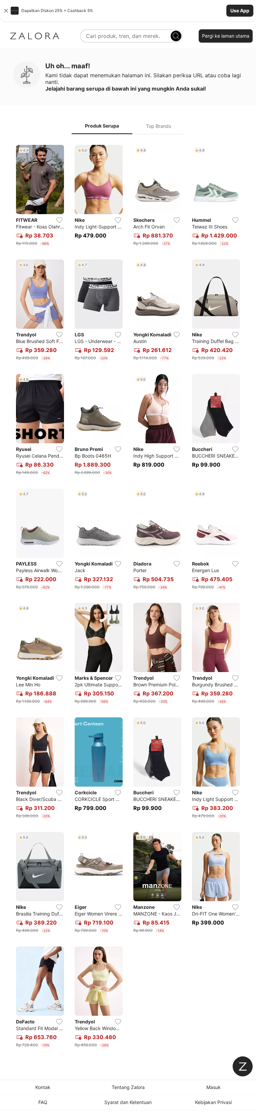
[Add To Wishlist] (59, 220)
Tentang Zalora (128, 1087)
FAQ (42, 1102)
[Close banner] (6, 10)
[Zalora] (34, 36)
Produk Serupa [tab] (102, 126)
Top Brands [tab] (158, 126)
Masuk (213, 1087)
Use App (239, 10)
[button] (128, 10)
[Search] (176, 36)
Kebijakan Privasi (213, 1102)
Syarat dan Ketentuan (128, 1102)
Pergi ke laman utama (225, 36)
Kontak (42, 1087)
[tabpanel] (128, 597)
